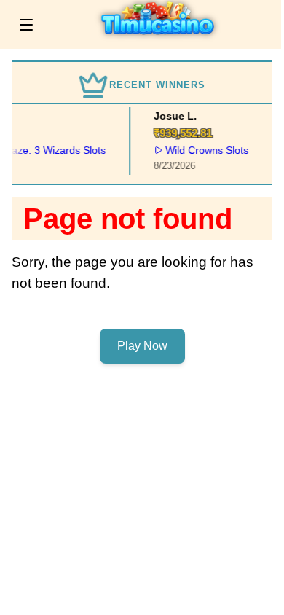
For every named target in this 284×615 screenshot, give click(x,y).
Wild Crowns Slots (206, 150)
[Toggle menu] (26, 24)
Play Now (142, 346)
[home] (161, 39)
